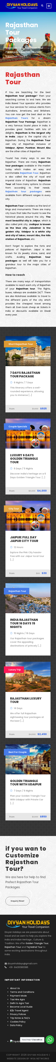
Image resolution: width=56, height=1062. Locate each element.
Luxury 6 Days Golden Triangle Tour (24, 458)
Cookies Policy (18, 1021)
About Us (15, 988)
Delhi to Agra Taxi (20, 1003)
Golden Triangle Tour (37, 943)
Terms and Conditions (22, 992)
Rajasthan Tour (13, 947)
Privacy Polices (18, 1014)
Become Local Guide (21, 1006)
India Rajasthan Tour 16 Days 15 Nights (24, 623)
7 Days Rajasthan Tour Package (25, 374)
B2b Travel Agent (19, 1010)
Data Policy (16, 1025)
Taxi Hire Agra (17, 999)
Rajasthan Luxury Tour (26, 700)
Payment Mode (18, 995)
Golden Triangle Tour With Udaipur (25, 783)
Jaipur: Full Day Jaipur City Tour (24, 539)
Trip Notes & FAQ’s (20, 1018)
